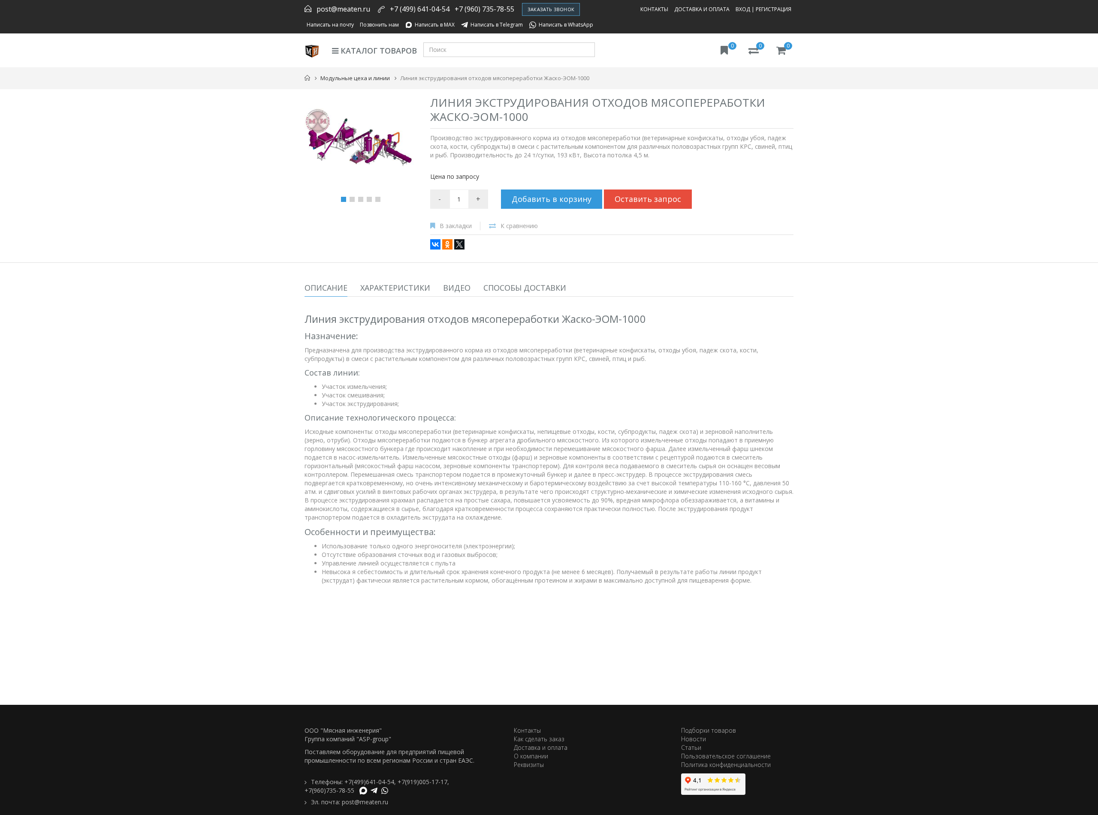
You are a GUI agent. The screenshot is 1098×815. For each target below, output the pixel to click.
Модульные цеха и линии (355, 78)
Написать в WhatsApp (566, 24)
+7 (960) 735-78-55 (484, 9)
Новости (693, 739)
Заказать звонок (551, 9)
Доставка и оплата (702, 9)
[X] (459, 244)
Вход (743, 9)
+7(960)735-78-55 (329, 790)
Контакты (654, 9)
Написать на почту (330, 24)
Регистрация (773, 9)
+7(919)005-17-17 (422, 782)
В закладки (456, 226)
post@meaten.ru (343, 9)
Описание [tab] (326, 288)
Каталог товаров (377, 50)
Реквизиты (529, 765)
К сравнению (519, 226)
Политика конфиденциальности (726, 765)
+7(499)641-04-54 (369, 782)
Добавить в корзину (551, 199)
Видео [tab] (457, 288)
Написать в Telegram (497, 24)
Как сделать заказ (539, 739)
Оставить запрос (648, 199)
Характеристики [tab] (395, 288)
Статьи (691, 747)
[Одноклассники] (447, 244)
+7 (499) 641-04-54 (419, 9)
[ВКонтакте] (435, 244)
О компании (531, 756)
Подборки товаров (708, 730)
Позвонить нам (379, 24)
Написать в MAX (435, 24)
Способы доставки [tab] (524, 288)
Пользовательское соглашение (726, 756)
